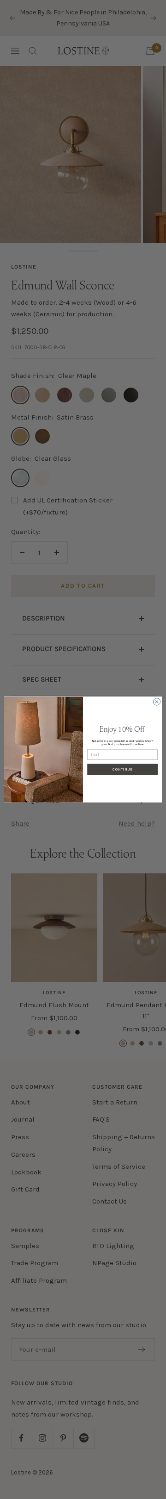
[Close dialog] (156, 701)
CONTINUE (122, 769)
